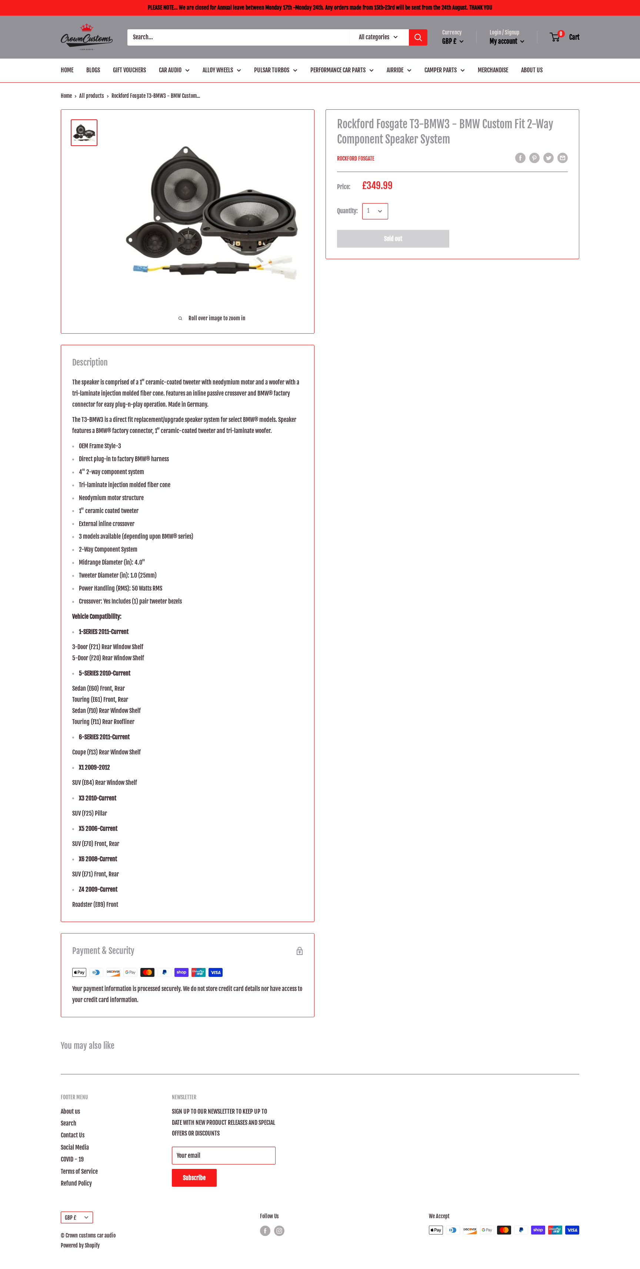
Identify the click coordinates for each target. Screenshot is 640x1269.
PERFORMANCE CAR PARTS (338, 70)
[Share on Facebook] (520, 157)
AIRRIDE (395, 70)
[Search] (418, 37)
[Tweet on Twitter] (548, 157)
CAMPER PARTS (440, 70)
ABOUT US (532, 70)
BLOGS (93, 70)
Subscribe (194, 1178)
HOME (67, 70)
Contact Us (72, 1135)
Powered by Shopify (80, 1245)
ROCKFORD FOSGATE (355, 158)
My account (504, 41)
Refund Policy (76, 1183)
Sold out (393, 238)
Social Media (75, 1147)
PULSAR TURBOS (271, 70)
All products (91, 96)
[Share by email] (562, 157)
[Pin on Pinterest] (534, 157)
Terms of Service (79, 1171)
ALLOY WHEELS (218, 70)
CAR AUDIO (170, 70)
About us (70, 1111)
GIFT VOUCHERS (129, 70)
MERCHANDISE (493, 70)
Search (68, 1123)
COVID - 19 (72, 1159)
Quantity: (347, 211)
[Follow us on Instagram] (279, 1231)
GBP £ (70, 1218)
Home (66, 96)
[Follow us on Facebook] (265, 1231)
